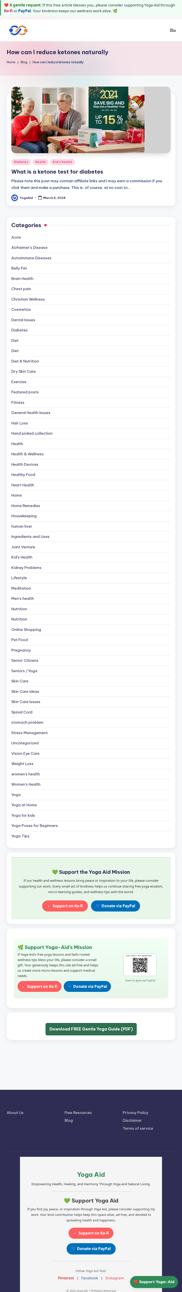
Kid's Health (62, 162)
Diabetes (21, 162)
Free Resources (78, 1112)
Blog (69, 1120)
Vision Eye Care (25, 753)
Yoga (16, 794)
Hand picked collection (32, 433)
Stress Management (29, 732)
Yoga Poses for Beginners (34, 825)
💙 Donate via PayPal (115, 905)
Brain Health (22, 278)
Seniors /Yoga (24, 670)
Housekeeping (24, 515)
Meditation (21, 588)
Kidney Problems (26, 567)
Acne (16, 237)
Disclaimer (132, 1120)
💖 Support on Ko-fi (65, 905)
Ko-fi (8, 10)
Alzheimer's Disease (29, 247)
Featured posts (25, 392)
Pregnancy (21, 650)
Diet (15, 340)
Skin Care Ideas (25, 691)
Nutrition (19, 608)
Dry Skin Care (23, 371)
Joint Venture (23, 547)
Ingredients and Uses (30, 536)
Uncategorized (25, 743)
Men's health (22, 598)
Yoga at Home (24, 805)
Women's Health (25, 784)
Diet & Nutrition (25, 361)
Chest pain (21, 288)
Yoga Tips (20, 836)
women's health (25, 774)
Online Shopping (26, 629)
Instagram (114, 1277)
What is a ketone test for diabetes (57, 171)
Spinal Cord (21, 712)
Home (16, 495)
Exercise (18, 381)
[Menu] (172, 30)
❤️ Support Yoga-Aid (154, 1281)
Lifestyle (19, 577)
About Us (15, 1112)
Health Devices (24, 464)
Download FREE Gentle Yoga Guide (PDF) (91, 1029)
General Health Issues (30, 412)
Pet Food (19, 639)
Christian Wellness (28, 299)
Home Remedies (25, 505)
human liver (21, 526)
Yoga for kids (23, 815)
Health (40, 162)
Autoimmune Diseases (31, 258)
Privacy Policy (135, 1112)
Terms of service (138, 1128)
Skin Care (19, 681)
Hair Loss (19, 423)
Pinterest (66, 1277)
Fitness (17, 402)
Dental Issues (23, 319)
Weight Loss (22, 763)
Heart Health (22, 485)
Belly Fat (19, 268)
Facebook (89, 1277)
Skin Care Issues (25, 701)
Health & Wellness (27, 454)
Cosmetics (21, 309)
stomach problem (27, 722)
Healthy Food (23, 474)
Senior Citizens (24, 660)
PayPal (24, 10)
